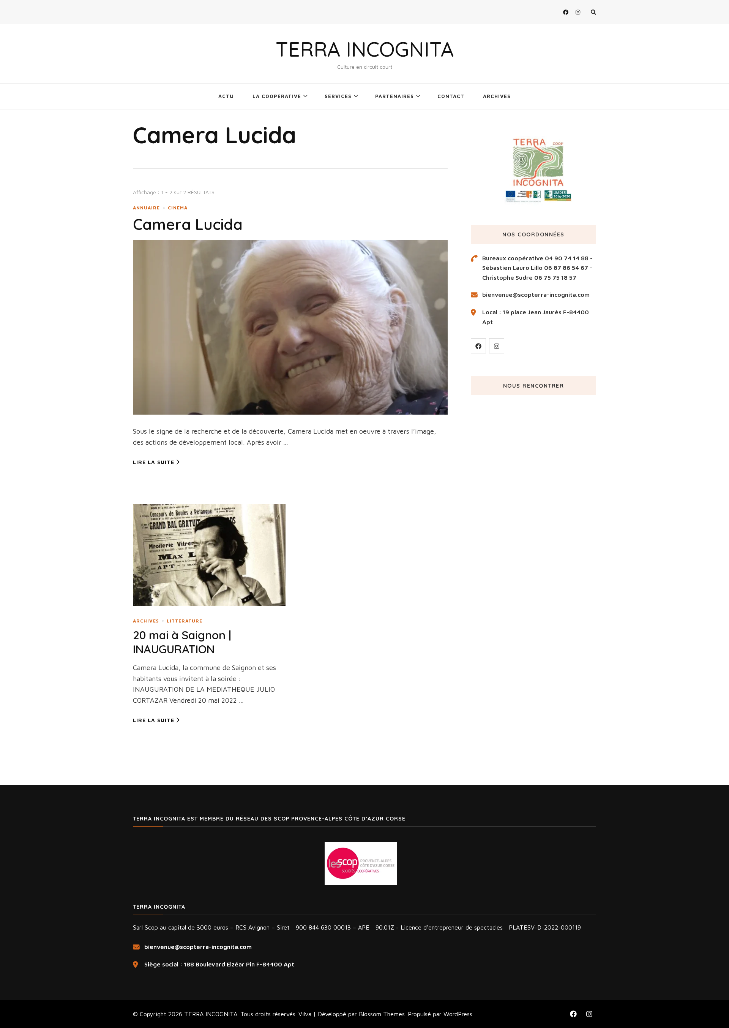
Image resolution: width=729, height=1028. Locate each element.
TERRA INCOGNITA (365, 49)
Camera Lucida (188, 224)
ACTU (226, 96)
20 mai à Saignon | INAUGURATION (182, 642)
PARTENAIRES (394, 96)
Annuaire (146, 208)
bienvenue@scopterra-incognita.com (536, 294)
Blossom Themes (382, 1014)
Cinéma (178, 208)
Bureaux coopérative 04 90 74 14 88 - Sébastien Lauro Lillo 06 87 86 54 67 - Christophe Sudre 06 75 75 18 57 (537, 268)
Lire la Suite (153, 462)
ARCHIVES (497, 96)
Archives (146, 621)
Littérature (184, 621)
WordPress (457, 1014)
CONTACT (450, 96)
